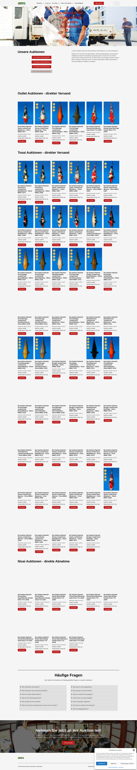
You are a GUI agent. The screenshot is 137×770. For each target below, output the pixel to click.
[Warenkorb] (116, 3)
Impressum (121, 767)
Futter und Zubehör (66, 3)
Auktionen (48, 3)
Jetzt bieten (22, 141)
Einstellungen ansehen (127, 763)
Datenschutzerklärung (113, 767)
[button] (134, 750)
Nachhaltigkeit (79, 3)
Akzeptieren (101, 763)
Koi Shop (54, 3)
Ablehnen (113, 763)
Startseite (39, 3)
